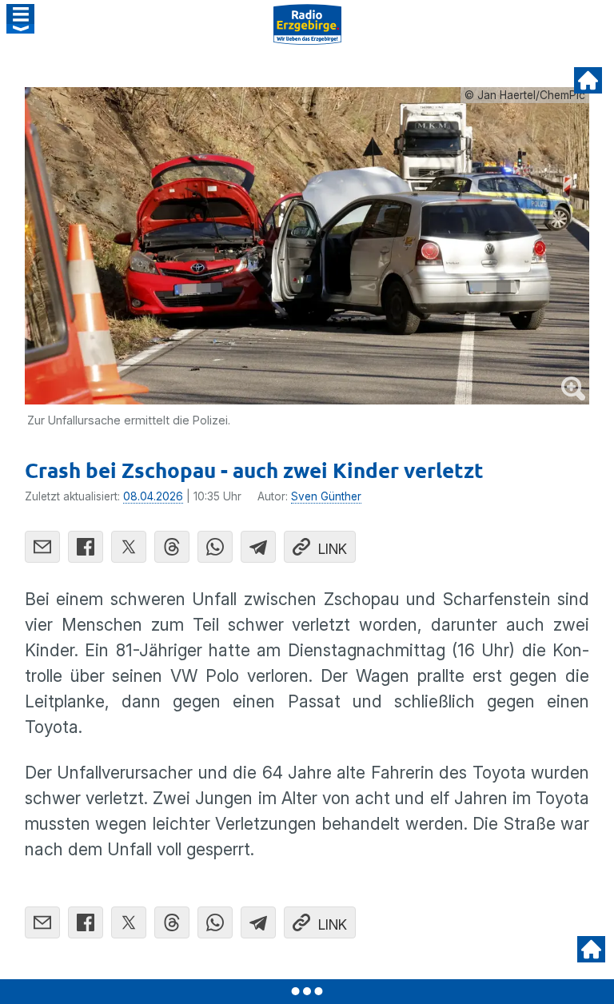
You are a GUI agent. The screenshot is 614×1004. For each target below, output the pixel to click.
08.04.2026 (153, 496)
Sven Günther (326, 496)
